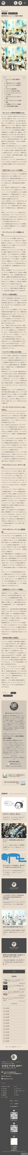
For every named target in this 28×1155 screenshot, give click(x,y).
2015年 (7, 1035)
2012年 (7, 1041)
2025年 (7, 1008)
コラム (14, 971)
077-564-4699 (14, 762)
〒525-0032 (12, 1073)
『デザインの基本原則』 (11, 89)
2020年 (7, 1020)
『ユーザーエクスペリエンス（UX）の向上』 (13, 94)
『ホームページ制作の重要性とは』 (13, 80)
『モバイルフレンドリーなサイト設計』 (13, 97)
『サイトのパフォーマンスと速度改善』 (13, 101)
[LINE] (20, 3)
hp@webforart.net (15, 764)
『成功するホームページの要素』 (13, 83)
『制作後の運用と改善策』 (12, 106)
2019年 (7, 1023)
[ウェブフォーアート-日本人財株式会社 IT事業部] (3, 3)
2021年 (7, 1017)
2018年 (7, 1026)
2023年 (7, 1011)
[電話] (16, 3)
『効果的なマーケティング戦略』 (13, 104)
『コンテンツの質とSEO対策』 (13, 91)
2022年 (7, 1014)
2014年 (7, 1038)
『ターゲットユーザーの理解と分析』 (13, 86)
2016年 (7, 1032)
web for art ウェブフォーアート (9, 1151)
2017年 (7, 1029)
